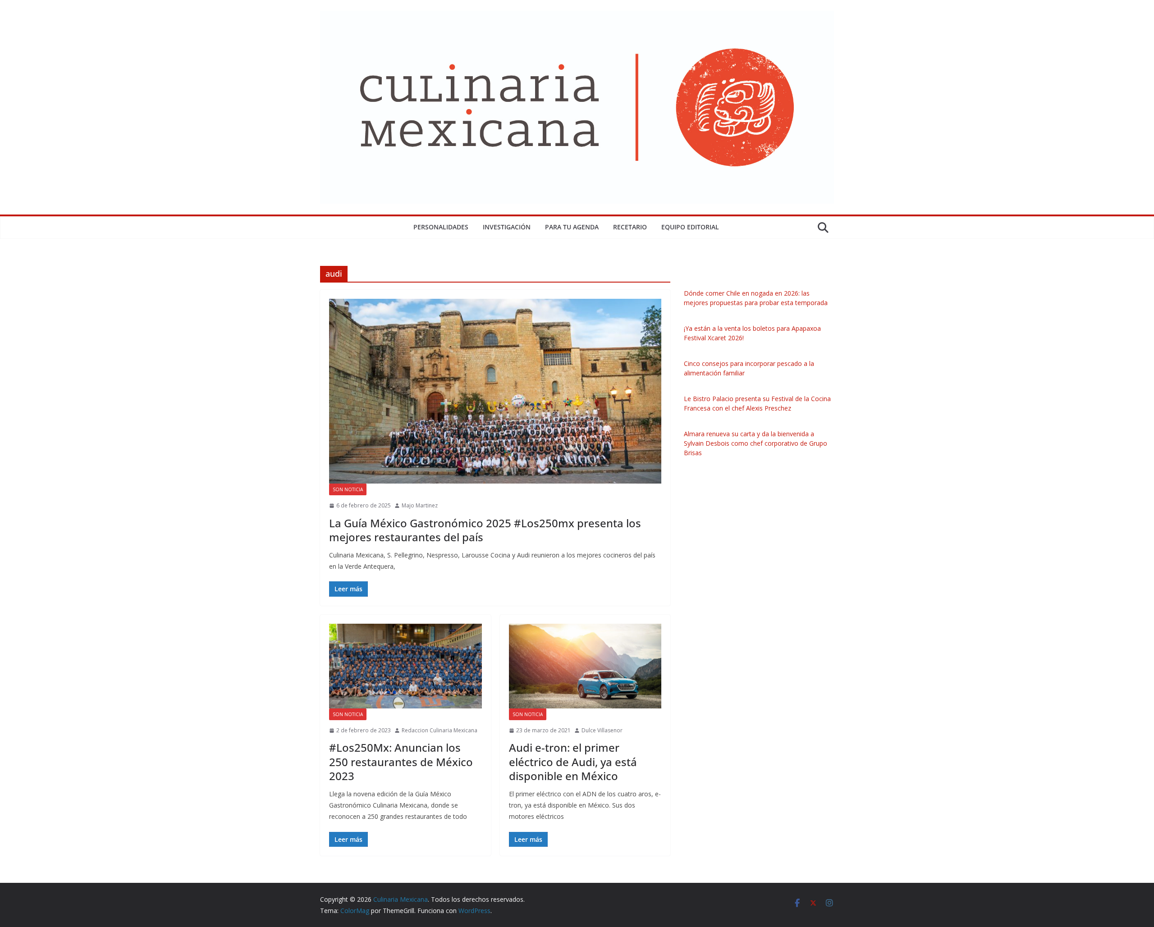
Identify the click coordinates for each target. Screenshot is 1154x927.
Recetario (630, 227)
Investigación (507, 227)
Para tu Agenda (572, 227)
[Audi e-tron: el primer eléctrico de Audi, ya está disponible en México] (585, 666)
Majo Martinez (420, 505)
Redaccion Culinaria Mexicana (439, 730)
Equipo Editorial (690, 227)
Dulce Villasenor (602, 730)
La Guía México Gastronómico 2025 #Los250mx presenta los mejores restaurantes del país (485, 530)
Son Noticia (348, 489)
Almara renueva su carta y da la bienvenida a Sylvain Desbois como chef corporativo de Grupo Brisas (755, 443)
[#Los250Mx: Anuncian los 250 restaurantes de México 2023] (405, 666)
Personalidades (440, 227)
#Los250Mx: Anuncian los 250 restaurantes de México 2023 (401, 761)
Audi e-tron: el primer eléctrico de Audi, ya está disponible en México (573, 761)
